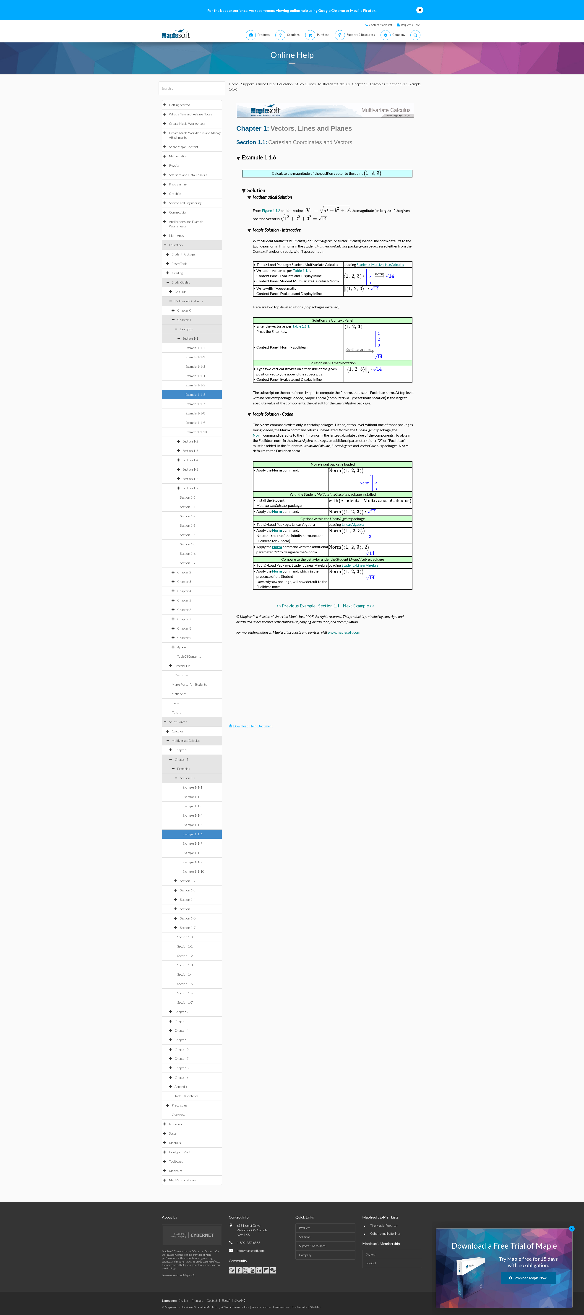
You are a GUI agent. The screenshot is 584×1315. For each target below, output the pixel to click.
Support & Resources (312, 1246)
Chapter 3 (184, 581)
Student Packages (184, 254)
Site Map (315, 1307)
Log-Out (371, 1263)
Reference (176, 1124)
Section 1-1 (190, 338)
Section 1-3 (190, 451)
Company (305, 1255)
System (174, 1133)
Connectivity (178, 212)
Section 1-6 (190, 479)
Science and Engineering (185, 203)
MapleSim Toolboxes (183, 1180)
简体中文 (240, 1300)
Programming (178, 184)
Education (176, 245)
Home (234, 84)
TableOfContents (189, 656)
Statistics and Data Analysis (188, 175)
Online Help (265, 84)
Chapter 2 (184, 572)
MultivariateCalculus (189, 301)
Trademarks (300, 1307)
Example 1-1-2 (195, 357)
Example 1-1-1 (195, 348)
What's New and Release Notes (190, 114)
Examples (186, 329)
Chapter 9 (184, 638)
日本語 (226, 1300)
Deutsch (212, 1300)
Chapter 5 (184, 600)
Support (247, 84)
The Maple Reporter (384, 1225)
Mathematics (178, 156)
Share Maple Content (183, 147)
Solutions (304, 1237)
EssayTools (180, 264)
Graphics (175, 193)
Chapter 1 (184, 320)
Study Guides (181, 282)
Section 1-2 (190, 441)
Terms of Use (240, 1307)
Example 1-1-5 (195, 385)
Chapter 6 (184, 610)
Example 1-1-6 (195, 394)
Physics (174, 165)
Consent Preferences (276, 1307)
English (183, 1300)
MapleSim (175, 1171)
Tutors (176, 712)
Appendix (183, 647)
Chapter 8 (184, 628)
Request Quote (410, 25)
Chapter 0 (184, 310)
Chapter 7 (184, 619)
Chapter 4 (184, 591)
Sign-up (370, 1254)
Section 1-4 (190, 460)
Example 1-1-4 (195, 376)
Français (197, 1300)
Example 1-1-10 (196, 432)
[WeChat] (273, 1270)
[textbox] (372, 173)
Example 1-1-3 (195, 366)
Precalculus (182, 666)
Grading (177, 273)
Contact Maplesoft (380, 25)
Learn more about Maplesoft (178, 1275)
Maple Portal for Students (189, 684)
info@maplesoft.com (251, 1251)
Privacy (256, 1307)
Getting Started (179, 105)
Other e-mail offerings (385, 1233)
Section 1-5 (190, 469)
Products (304, 1228)
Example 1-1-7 (195, 404)
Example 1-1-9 (195, 422)
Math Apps (176, 235)
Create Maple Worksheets (187, 123)
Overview (181, 675)
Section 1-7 (190, 488)
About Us (169, 1217)
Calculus (180, 292)
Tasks (176, 703)
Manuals (175, 1143)
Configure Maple (180, 1152)
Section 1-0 (188, 497)
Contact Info (239, 1217)
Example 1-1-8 (195, 413)
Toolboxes (176, 1161)
